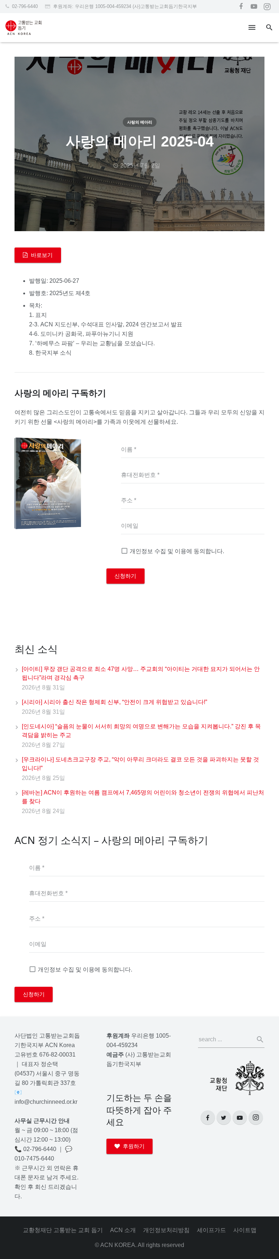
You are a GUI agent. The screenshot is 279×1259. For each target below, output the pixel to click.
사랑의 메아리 (139, 122)
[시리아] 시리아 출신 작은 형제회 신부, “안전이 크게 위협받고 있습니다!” (114, 702)
